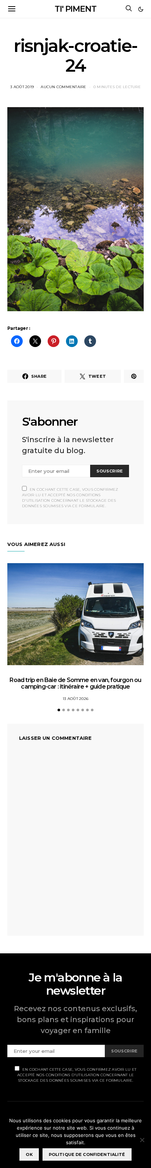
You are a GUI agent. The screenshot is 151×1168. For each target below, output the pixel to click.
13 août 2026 (75, 698)
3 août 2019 (22, 86)
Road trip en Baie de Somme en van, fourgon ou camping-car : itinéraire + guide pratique (75, 683)
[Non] (142, 1139)
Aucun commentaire (63, 86)
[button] (141, 9)
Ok (29, 1154)
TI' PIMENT (75, 9)
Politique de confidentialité (87, 1154)
